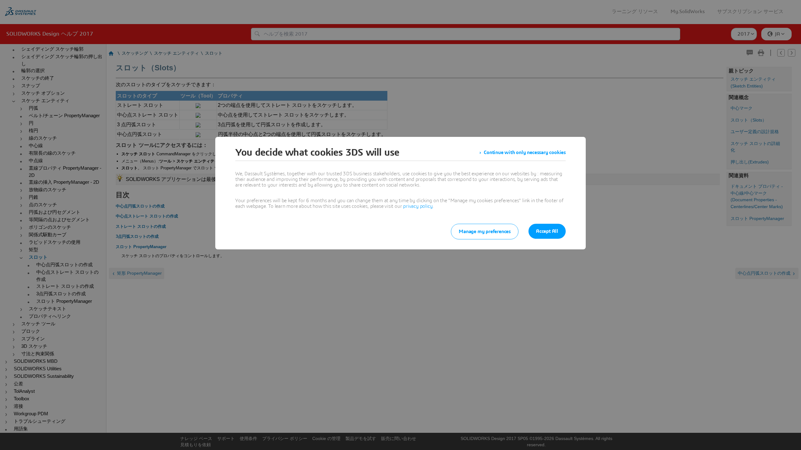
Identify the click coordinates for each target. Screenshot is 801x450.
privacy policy (417, 206)
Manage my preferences (485, 231)
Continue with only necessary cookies (525, 152)
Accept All (547, 231)
